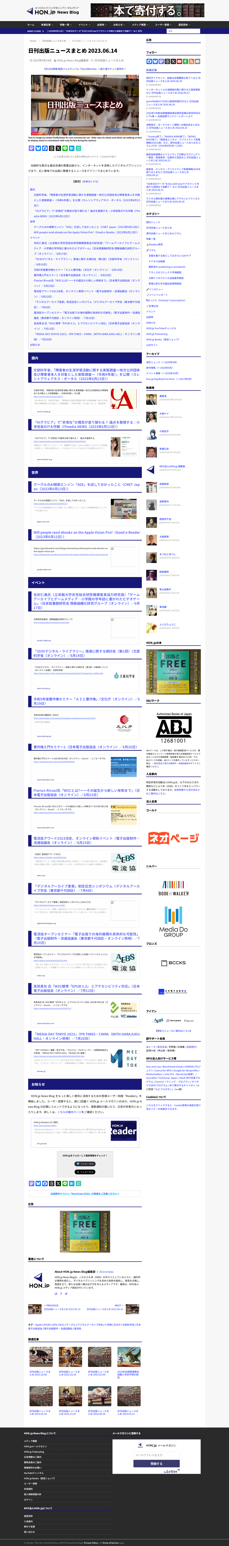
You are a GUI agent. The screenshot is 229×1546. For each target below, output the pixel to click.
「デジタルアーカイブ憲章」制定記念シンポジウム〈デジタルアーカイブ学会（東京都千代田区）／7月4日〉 (87, 888)
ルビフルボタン (164, 1089)
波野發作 (164, 501)
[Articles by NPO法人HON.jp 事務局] (151, 473)
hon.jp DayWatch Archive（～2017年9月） (169, 379)
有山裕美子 (165, 589)
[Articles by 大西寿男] (151, 543)
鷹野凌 (162, 396)
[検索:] (183, 30)
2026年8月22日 (155, 178)
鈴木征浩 (162, 1046)
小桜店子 (164, 431)
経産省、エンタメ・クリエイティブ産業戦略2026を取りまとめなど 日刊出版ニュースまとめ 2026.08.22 (173, 172)
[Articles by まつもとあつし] (151, 561)
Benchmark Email (173, 1066)
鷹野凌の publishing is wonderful (165, 266)
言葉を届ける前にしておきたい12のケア (168, 255)
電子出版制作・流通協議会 (58, 1328)
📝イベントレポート (157, 294)
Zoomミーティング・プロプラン (172, 1081)
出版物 (100, 24)
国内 (32, 189)
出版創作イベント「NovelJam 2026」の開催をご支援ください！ (85, 1193)
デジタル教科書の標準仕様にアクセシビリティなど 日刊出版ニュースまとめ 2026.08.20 (173, 200)
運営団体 (183, 24)
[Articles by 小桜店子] (151, 438)
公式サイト (152, 345)
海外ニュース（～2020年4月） (162, 362)
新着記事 (46, 24)
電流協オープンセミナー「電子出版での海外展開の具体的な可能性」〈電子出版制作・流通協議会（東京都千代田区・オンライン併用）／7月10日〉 (87, 938)
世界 (32, 221)
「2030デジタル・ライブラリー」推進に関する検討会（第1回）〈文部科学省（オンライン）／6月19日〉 (87, 653)
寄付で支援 (29, 1526)
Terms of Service (110, 1542)
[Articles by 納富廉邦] (151, 578)
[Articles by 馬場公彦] (151, 455)
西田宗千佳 (165, 519)
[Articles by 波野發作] (151, 508)
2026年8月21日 (155, 193)
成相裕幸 (164, 483)
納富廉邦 (164, 571)
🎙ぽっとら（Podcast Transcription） (166, 300)
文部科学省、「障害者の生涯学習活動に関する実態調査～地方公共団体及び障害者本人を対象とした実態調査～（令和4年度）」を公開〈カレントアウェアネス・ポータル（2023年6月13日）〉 (87, 200)
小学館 (108, 1324)
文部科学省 (128, 1324)
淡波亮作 (191, 1046)
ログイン (28, 1499)
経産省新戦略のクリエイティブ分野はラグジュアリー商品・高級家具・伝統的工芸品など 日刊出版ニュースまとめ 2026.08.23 (173, 157)
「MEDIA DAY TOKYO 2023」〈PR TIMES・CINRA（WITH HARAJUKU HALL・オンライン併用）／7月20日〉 (87, 1036)
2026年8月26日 (155, 108)
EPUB (47, 1324)
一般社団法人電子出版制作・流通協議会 (170, 763)
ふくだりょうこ (167, 624)
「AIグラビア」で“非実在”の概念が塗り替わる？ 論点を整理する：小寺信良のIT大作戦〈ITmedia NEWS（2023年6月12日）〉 (87, 424)
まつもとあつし (167, 554)
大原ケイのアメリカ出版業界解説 (165, 278)
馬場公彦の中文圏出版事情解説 (163, 283)
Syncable (151, 1077)
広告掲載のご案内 (32, 1456)
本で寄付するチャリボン (182, 1085)
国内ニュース (153, 222)
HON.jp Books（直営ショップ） (163, 339)
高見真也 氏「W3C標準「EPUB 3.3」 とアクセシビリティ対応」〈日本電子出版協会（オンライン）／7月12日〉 (87, 988)
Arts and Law (153, 1066)
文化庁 (117, 1324)
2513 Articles (106, 1271)
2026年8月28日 (155, 84)
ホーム (30, 24)
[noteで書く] (78, 148)
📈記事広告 (152, 306)
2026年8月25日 (155, 119)
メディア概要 (139, 24)
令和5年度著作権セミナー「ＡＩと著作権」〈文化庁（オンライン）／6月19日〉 (79, 269)
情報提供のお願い (32, 1467)
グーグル (70, 1324)
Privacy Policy (91, 1542)
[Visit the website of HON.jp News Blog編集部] (56, 1293)
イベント (83, 24)
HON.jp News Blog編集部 (73, 60)
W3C (61, 1324)
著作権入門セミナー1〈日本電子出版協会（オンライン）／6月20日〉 (73, 275)
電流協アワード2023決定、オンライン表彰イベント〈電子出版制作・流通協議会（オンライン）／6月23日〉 (87, 840)
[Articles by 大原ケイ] (151, 420)
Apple (38, 1324)
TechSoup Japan (167, 1077)
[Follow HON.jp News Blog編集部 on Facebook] (60, 1293)
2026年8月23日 (155, 164)
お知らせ (118, 24)
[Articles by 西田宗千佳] (151, 526)
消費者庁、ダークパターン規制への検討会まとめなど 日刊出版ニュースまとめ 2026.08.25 (173, 126)
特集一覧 (64, 24)
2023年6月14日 (42, 60)
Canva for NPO (163, 1070)
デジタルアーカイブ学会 (90, 1324)
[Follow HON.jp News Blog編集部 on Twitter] (65, 1293)
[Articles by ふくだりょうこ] (151, 631)
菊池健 (162, 606)
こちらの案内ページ (69, 1112)
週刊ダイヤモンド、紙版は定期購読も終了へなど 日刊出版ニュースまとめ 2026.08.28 (173, 79)
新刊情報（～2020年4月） (160, 367)
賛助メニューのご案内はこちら (173, 1030)
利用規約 (28, 1488)
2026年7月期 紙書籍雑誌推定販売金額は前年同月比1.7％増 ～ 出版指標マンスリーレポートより (173, 114)
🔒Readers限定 (154, 244)
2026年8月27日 (155, 96)
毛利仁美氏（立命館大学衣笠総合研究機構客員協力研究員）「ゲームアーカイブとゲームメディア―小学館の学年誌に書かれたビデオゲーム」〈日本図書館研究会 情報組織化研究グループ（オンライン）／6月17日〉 (87, 248)
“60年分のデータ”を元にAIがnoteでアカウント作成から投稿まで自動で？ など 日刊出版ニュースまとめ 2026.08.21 (172, 186)
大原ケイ (164, 413)
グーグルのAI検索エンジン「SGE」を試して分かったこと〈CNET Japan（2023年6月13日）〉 (87, 227)
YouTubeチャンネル (34, 1473)
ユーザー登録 (162, 24)
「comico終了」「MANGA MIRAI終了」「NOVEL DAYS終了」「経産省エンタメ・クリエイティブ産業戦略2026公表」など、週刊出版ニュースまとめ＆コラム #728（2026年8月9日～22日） (173, 141)
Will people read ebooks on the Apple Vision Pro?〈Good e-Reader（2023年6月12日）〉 (86, 232)
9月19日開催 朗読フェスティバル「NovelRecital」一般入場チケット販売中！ (85, 68)
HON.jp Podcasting (156, 334)
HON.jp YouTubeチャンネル (161, 328)
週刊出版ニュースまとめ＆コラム (163, 233)
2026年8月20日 (155, 205)
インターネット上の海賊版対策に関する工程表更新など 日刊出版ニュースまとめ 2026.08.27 (173, 91)
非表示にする (90, 181)
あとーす (151, 1046)
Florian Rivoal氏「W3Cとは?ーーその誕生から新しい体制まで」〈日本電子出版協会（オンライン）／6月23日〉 (87, 792)
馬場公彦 (164, 448)
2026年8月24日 (155, 149)
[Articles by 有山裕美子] (151, 596)
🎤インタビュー (154, 289)
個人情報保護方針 (32, 1494)
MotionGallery (154, 1074)
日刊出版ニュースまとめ (109, 60)
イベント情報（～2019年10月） (163, 373)
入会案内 (28, 1521)
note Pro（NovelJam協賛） (179, 1074)
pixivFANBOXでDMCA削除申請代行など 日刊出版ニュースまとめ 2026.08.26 (172, 103)
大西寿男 (164, 536)
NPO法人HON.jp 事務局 (172, 466)
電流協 (77, 1328)
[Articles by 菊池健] (151, 614)
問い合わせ (29, 1531)
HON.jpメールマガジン (35, 1446)
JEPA (54, 1324)
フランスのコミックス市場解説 (163, 272)
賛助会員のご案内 (32, 1462)
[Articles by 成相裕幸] (151, 491)
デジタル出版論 (155, 261)
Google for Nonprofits (185, 1070)
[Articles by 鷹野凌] (151, 403)
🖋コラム (151, 250)
